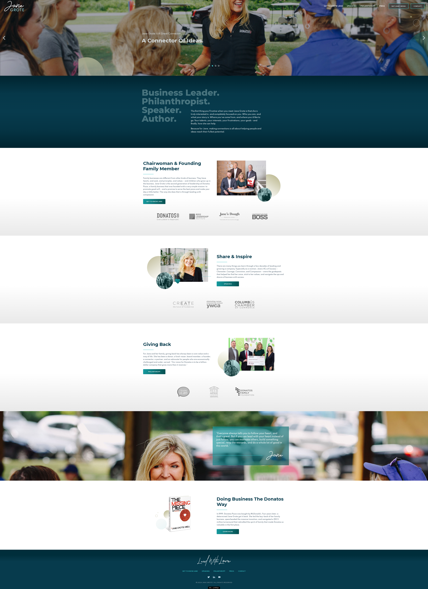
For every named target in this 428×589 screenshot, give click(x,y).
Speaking (351, 6)
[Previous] (4, 38)
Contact (418, 6)
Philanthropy (367, 6)
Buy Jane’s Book (399, 6)
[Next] (423, 38)
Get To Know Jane (333, 6)
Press (382, 6)
